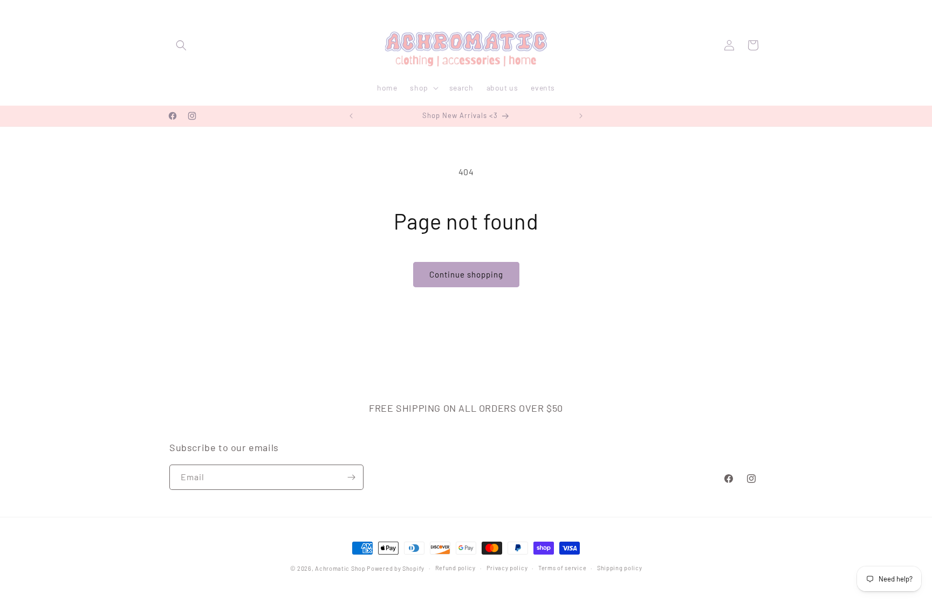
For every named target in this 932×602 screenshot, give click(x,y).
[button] (181, 45)
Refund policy (455, 567)
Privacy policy (507, 567)
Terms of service (562, 567)
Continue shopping (466, 274)
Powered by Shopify (395, 568)
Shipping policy (619, 567)
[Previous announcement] (351, 116)
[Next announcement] (581, 116)
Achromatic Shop (340, 568)
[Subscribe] (351, 477)
